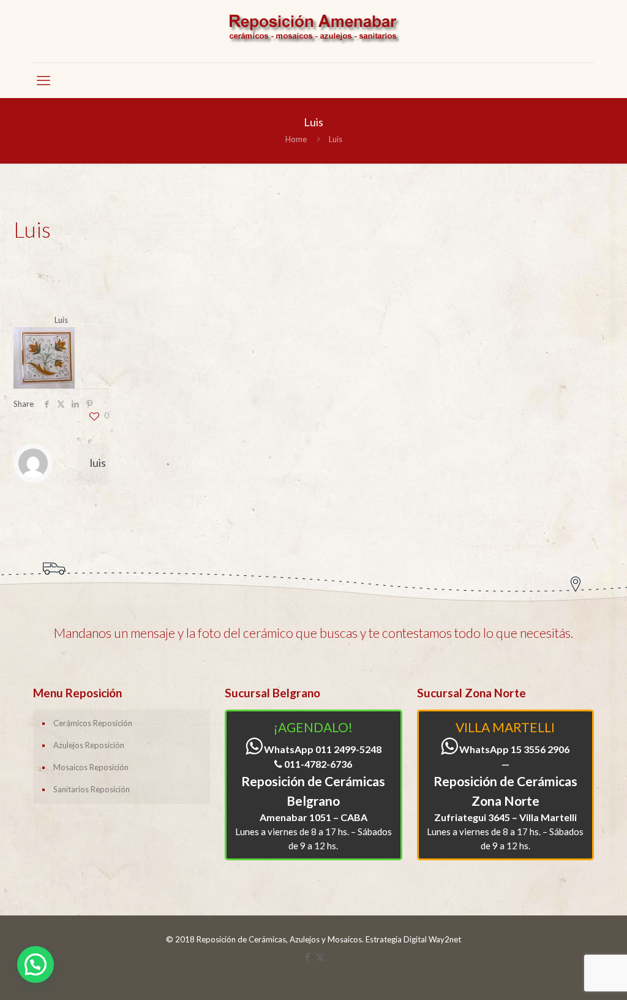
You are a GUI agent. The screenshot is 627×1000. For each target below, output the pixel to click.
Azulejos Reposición (88, 745)
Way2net (445, 939)
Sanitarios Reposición (91, 789)
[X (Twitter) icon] (320, 956)
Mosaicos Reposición (91, 767)
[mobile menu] (43, 80)
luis (98, 462)
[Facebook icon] (307, 956)
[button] (35, 964)
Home (296, 139)
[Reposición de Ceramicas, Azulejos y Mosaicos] (313, 31)
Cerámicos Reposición (92, 723)
